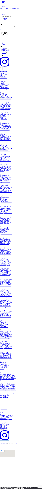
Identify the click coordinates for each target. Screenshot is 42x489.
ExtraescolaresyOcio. (3, 443)
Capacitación (4, 48)
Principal (6, 27)
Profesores (3, 52)
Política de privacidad (20, 488)
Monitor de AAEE (5, 49)
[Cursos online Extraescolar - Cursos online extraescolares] (4, 8)
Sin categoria (4, 53)
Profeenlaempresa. (16, 443)
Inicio (3, 11)
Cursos (3, 4)
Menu (1, 9)
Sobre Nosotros (4, 41)
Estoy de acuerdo (13, 488)
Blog (3, 5)
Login (3, 2)
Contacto (3, 6)
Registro (3, 1)
